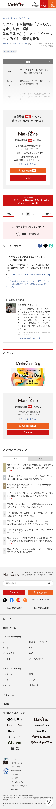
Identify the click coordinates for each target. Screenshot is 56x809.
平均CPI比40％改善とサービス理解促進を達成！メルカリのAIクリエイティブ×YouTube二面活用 (29, 505)
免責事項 (14, 774)
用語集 (6, 704)
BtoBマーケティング (38, 642)
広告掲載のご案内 (14, 607)
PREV (9, 214)
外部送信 (14, 789)
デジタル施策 (8, 653)
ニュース (7, 618)
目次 (28, 61)
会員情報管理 (16, 770)
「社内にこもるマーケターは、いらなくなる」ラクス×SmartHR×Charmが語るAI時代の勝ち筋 (30, 477)
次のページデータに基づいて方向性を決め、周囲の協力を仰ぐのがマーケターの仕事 (28, 200)
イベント (7, 695)
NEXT (47, 214)
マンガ (5, 679)
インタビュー (8, 674)
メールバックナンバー (29, 164)
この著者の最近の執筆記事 (29, 338)
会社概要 (14, 778)
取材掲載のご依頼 (41, 607)
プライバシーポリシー (19, 785)
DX (4, 642)
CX (30, 647)
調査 (31, 674)
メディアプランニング (38, 658)
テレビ (5, 647)
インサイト (7, 658)
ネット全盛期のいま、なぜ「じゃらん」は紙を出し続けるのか (35, 71)
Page (9, 71)
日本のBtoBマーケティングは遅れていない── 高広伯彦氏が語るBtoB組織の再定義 (29, 550)
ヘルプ (13, 759)
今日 (15, 458)
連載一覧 (6, 685)
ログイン (29, 178)
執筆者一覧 (34, 685)
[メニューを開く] (4, 4)
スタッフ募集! (16, 766)
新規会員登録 (29, 170)
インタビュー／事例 (10, 51)
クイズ (32, 679)
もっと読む (10, 287)
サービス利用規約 (17, 782)
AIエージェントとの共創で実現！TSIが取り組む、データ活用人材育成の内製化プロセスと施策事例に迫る (30, 539)
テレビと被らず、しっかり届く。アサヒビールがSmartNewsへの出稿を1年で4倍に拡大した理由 (28, 522)
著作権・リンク (17, 763)
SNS (31, 653)
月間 (40, 458)
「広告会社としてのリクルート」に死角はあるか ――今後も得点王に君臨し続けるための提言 (29, 282)
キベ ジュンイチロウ (20, 43)
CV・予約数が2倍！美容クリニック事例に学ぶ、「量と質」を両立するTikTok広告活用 (30, 514)
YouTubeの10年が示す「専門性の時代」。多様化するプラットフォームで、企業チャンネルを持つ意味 (30, 466)
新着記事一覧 (9, 627)
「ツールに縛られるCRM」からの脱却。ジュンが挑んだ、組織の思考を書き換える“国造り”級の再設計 (30, 494)
